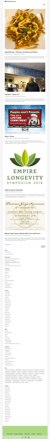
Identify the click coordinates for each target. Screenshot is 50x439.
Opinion (6, 282)
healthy (42, 373)
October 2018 (7, 319)
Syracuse (28, 378)
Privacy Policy (7, 338)
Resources (8, 337)
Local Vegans (7, 277)
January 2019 (7, 315)
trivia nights (34, 378)
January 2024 (7, 292)
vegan (40, 378)
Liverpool (21, 375)
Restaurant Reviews (20, 53)
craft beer (30, 371)
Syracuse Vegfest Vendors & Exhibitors (12, 343)
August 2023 (7, 293)
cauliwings (13, 371)
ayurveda (37, 369)
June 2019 (7, 309)
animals (25, 369)
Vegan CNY (23, 380)
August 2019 (7, 307)
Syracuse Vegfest (8, 340)
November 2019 (8, 304)
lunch (30, 375)
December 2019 (8, 302)
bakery (42, 369)
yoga (26, 382)
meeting (35, 375)
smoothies (7, 378)
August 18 (7, 326)
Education (7, 272)
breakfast (7, 371)
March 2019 (7, 312)
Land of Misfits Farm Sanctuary (11, 375)
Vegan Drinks (8, 382)
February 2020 (7, 300)
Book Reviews (7, 270)
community (24, 371)
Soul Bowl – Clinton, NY (12, 94)
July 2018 (6, 324)
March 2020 (7, 299)
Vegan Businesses (26, 235)
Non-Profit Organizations (24, 138)
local (25, 375)
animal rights (18, 369)
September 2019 (8, 305)
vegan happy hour (16, 382)
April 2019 (7, 310)
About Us (6, 330)
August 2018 (7, 322)
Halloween (24, 373)
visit (22, 382)
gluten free (18, 373)
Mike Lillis (8, 53)
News (18, 138)
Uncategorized (7, 285)
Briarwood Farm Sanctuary (10, 260)
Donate (6, 334)
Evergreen (41, 371)
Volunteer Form (8, 341)
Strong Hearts (14, 378)
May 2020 (6, 297)
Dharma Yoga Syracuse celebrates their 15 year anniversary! (22, 233)
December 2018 (8, 317)
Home (6, 335)
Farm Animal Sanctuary (10, 373)
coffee (19, 371)
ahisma (12, 369)
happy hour (36, 373)
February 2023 (7, 295)
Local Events (19, 191)
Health (6, 273)
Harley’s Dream (9, 136)
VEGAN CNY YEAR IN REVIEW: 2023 (12, 258)
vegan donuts (39, 380)
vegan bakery (8, 380)
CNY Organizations (8, 332)
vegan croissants (31, 380)
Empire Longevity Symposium (14, 190)
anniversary (30, 369)
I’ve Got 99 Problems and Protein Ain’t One (13, 265)
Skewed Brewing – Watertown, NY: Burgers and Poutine (21, 52)
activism (7, 369)
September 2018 (8, 321)
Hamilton (31, 373)
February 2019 (7, 314)
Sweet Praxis (22, 378)
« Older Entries (7, 244)
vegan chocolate (16, 380)
